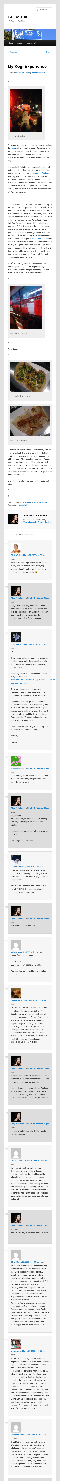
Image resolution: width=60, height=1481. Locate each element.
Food (29, 502)
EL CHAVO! (15, 555)
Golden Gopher (41, 173)
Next (49, 52)
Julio (13, 866)
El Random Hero (17, 1434)
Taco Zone (36, 238)
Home (10, 43)
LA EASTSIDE (19, 16)
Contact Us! (31, 43)
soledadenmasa (17, 768)
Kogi (13, 148)
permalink (23, 505)
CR (12, 1262)
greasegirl (15, 1351)
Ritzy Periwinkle (38, 72)
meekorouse (16, 644)
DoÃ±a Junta (16, 1160)
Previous (12, 52)
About (19, 43)
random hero (16, 1000)
